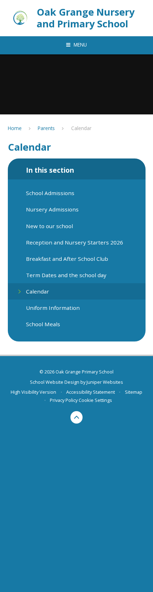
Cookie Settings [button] (95, 400)
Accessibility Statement (90, 392)
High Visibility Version (33, 392)
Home (15, 128)
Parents (46, 128)
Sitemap (133, 392)
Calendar (81, 128)
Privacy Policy (64, 400)
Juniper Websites (104, 382)
